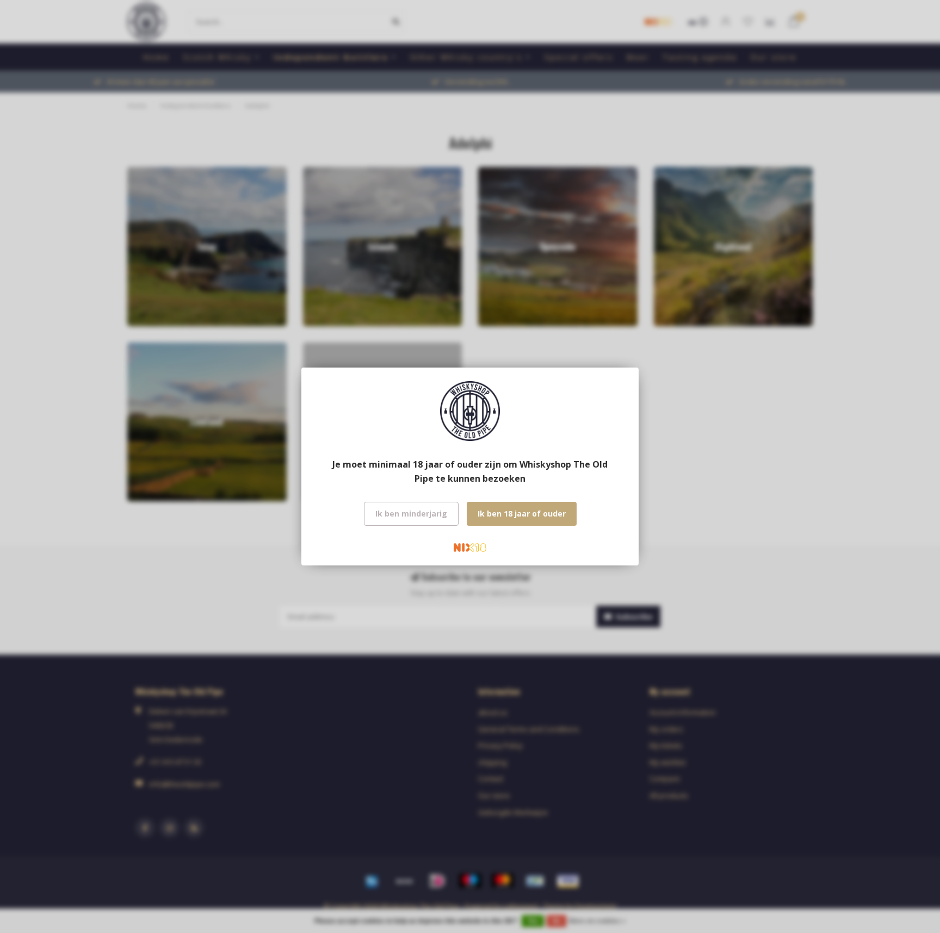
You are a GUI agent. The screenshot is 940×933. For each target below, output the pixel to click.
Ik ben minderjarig (411, 513)
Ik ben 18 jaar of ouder (522, 513)
